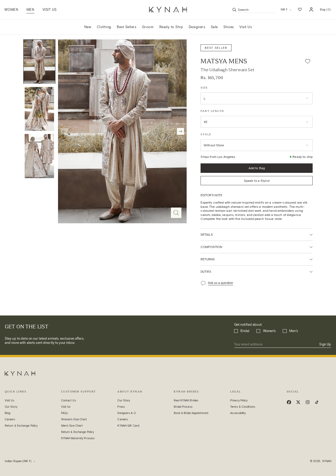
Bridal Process (183, 406)
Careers (10, 419)
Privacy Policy (239, 400)
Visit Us (9, 400)
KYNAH (327, 461)
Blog (7, 413)
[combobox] (257, 10)
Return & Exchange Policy (21, 425)
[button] (30, 9)
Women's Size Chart (74, 419)
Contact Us (68, 400)
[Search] (234, 9)
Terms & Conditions (242, 406)
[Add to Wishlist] (308, 61)
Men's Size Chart (72, 425)
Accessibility (238, 413)
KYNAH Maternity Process (77, 438)
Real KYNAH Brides (186, 400)
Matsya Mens (224, 61)
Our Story (11, 406)
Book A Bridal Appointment (191, 413)
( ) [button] (325, 11)
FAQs (64, 413)
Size (204, 87)
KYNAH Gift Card (128, 425)
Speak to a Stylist (257, 181)
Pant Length (212, 111)
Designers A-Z (126, 413)
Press (121, 406)
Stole (206, 134)
